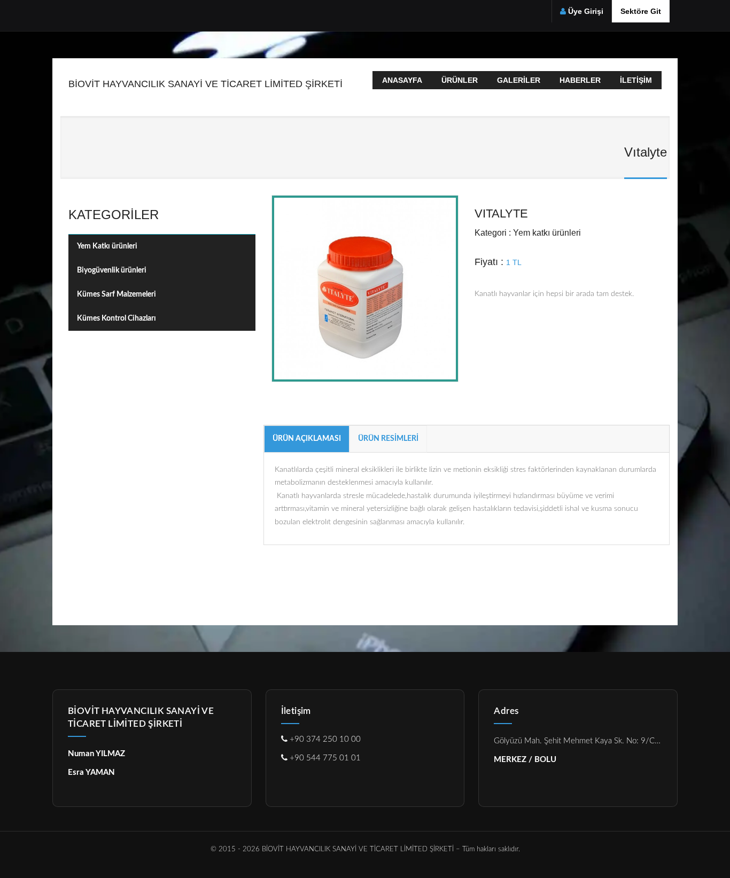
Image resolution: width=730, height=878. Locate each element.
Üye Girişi (585, 11)
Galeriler (518, 80)
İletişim (636, 80)
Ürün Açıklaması (307, 438)
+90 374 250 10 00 (324, 739)
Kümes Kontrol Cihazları (116, 318)
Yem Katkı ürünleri (107, 246)
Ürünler (459, 80)
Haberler (580, 80)
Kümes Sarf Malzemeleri (116, 294)
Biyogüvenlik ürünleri (111, 270)
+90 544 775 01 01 (324, 758)
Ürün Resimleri (388, 438)
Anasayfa (402, 80)
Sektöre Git (640, 11)
